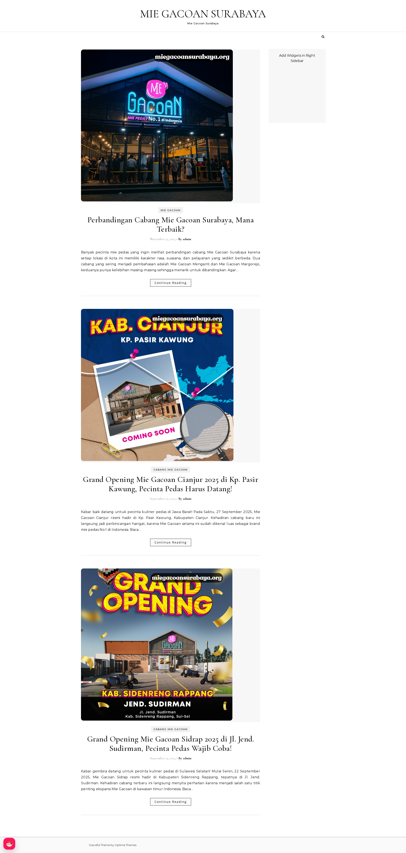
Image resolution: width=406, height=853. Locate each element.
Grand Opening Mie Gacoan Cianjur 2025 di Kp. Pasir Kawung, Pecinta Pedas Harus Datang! (170, 484)
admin (187, 239)
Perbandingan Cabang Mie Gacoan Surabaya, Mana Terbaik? (170, 224)
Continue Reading (171, 283)
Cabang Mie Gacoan (171, 469)
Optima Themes (125, 845)
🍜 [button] (9, 843)
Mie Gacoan (171, 210)
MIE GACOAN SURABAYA (203, 14)
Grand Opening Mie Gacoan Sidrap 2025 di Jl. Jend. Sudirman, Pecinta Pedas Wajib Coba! (170, 743)
